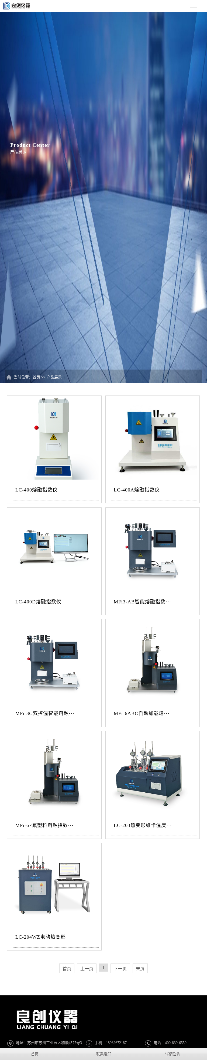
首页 (36, 377)
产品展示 (54, 377)
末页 (140, 968)
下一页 (120, 968)
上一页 (86, 968)
